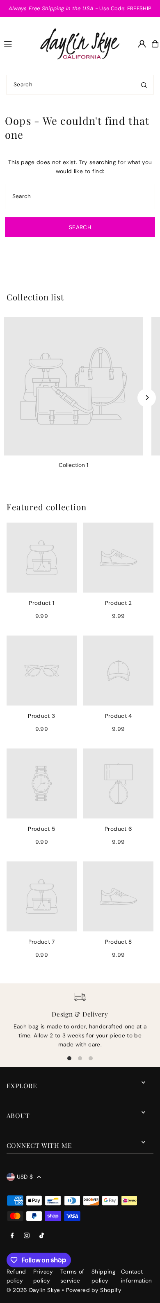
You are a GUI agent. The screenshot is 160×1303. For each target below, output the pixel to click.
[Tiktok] (41, 1236)
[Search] (144, 85)
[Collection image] (73, 386)
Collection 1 (73, 465)
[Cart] (155, 43)
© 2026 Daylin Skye (33, 1290)
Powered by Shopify (93, 1290)
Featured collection (47, 506)
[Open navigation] (17, 43)
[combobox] (80, 85)
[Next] (146, 397)
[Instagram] (27, 1236)
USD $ (25, 1176)
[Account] (142, 43)
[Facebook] (12, 1236)
